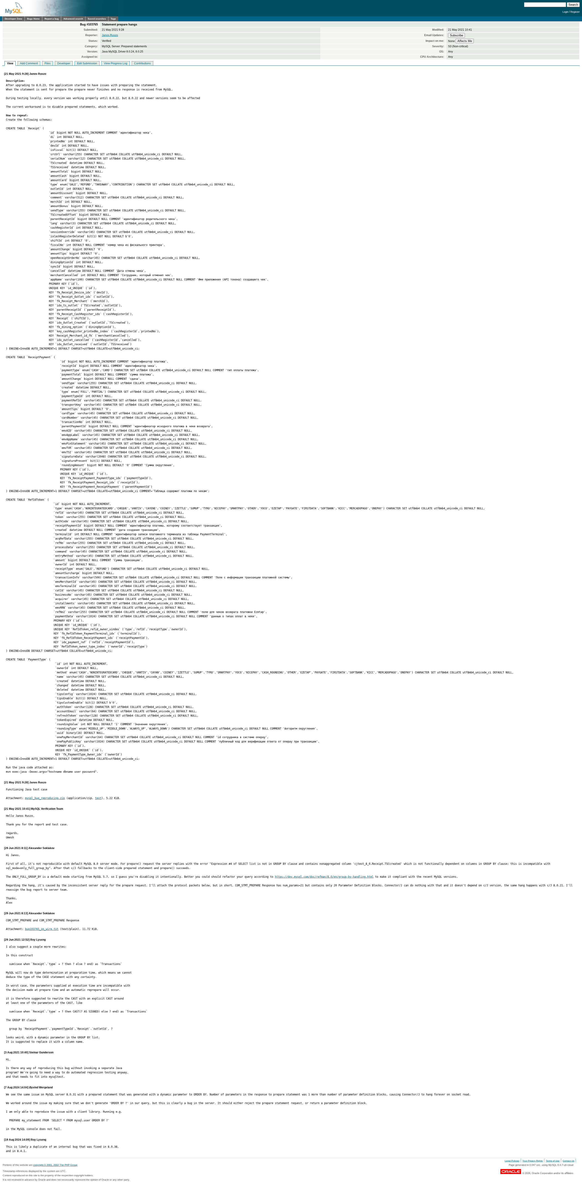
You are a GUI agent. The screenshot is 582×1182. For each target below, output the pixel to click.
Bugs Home (33, 18)
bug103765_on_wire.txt (41, 929)
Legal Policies (512, 1161)
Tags (113, 18)
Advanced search (73, 18)
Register (575, 11)
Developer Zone (13, 18)
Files (47, 63)
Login (565, 11)
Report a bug (52, 18)
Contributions (142, 63)
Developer (63, 63)
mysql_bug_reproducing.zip (45, 798)
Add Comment (29, 63)
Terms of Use (552, 1161)
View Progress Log (115, 63)
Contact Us (568, 1161)
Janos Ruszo (110, 35)
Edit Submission (87, 63)
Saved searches (97, 18)
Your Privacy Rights (532, 1161)
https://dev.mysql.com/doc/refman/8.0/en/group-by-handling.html (324, 876)
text (98, 798)
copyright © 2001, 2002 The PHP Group (55, 1165)
